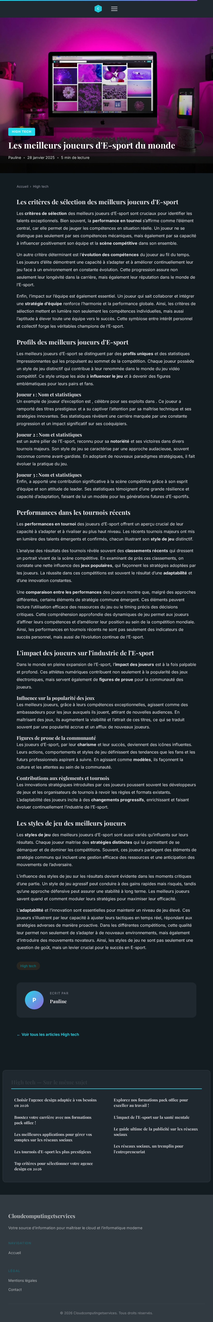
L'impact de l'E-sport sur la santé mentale (152, 1117)
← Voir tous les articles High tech (48, 1034)
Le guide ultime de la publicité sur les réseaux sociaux (156, 1131)
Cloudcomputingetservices (41, 1215)
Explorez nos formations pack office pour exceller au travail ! (151, 1102)
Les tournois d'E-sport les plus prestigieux (52, 1151)
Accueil (22, 186)
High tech (21, 131)
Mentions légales (22, 1280)
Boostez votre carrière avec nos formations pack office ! (52, 1120)
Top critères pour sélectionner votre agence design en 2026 (53, 1166)
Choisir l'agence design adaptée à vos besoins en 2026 (55, 1102)
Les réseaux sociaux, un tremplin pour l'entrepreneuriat (148, 1148)
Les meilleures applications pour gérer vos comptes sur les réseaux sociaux (53, 1137)
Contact (15, 1289)
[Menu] (114, 9)
